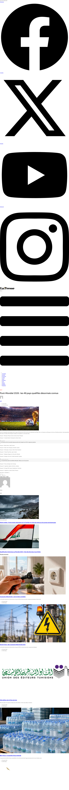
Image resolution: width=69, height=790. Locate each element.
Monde (3, 383)
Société (3, 375)
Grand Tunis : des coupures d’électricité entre (12, 644)
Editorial (3, 384)
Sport (3, 379)
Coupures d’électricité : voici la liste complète (13, 596)
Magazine (4, 385)
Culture (3, 377)
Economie (4, 376)
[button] (34, 330)
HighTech (4, 380)
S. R (1, 401)
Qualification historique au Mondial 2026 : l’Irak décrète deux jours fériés (20, 552)
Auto (3, 381)
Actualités (4, 373)
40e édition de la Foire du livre (8, 700)
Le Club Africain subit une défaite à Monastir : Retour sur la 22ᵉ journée (15, 460)
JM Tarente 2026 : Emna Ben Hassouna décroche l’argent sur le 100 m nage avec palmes (18, 442)
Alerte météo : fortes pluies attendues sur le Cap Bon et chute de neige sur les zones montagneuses (28, 522)
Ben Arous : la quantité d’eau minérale (10, 755)
